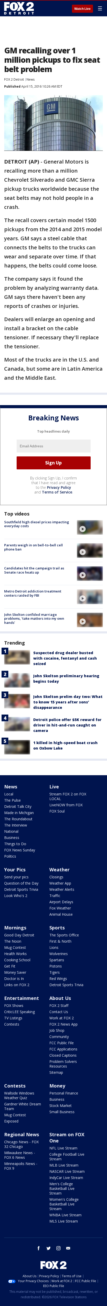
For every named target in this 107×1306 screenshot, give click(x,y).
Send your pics (16, 876)
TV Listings (13, 1017)
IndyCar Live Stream (66, 1177)
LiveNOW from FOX (66, 804)
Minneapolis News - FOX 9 (20, 1166)
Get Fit (9, 966)
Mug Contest (15, 947)
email (68, 1248)
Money (57, 1086)
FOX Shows (13, 1005)
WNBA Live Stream (65, 1214)
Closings (56, 876)
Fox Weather (60, 908)
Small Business (62, 1111)
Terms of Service (57, 492)
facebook (39, 1248)
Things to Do (15, 843)
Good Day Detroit (19, 935)
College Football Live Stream (66, 1156)
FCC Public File (61, 1042)
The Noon (12, 941)
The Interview (15, 825)
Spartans (56, 959)
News (30, 79)
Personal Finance (63, 1093)
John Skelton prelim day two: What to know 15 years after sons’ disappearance (68, 702)
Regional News (21, 1134)
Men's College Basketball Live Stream (62, 1188)
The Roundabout (18, 818)
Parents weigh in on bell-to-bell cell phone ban (33, 547)
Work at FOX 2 (61, 1017)
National (11, 831)
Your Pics (14, 869)
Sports (57, 927)
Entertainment (21, 998)
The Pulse (12, 800)
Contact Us (58, 1011)
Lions (53, 947)
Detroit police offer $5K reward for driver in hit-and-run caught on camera (67, 725)
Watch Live (82, 9)
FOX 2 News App (63, 1024)
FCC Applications (63, 1049)
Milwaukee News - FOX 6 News (19, 1155)
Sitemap (56, 1072)
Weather (59, 869)
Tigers (54, 972)
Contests (11, 1024)
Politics (10, 856)
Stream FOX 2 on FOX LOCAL (67, 796)
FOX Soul (57, 811)
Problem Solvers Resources (63, 1064)
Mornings (15, 927)
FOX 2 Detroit (14, 79)
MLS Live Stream (63, 1221)
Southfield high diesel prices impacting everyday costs (36, 524)
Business (11, 837)
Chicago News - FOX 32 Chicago (21, 1144)
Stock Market (60, 1105)
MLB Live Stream (63, 1165)
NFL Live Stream (63, 1148)
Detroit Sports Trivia (21, 889)
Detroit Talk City (17, 806)
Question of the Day (21, 883)
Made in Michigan (19, 812)
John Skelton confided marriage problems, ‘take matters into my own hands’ (34, 618)
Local (8, 794)
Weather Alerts (61, 889)
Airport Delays (61, 901)
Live (54, 786)
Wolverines (58, 953)
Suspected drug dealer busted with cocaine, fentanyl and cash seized (65, 658)
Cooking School (17, 959)
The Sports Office (64, 935)
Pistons (55, 966)
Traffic (54, 895)
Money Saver (15, 972)
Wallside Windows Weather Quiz (19, 1095)
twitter (48, 1248)
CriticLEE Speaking (19, 1011)
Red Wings (58, 978)
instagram (58, 1248)
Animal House (61, 914)
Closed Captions (63, 1055)
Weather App (60, 883)
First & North (60, 941)
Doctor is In (14, 978)
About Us (60, 998)
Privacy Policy (59, 487)
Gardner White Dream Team (22, 1106)
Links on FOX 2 (16, 984)
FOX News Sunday (19, 850)
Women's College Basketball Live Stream (64, 1204)
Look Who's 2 (15, 895)
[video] (90, 527)
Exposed (11, 1121)
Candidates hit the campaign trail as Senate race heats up (34, 570)
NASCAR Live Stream (67, 1171)
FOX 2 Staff (58, 1005)
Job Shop (56, 1030)
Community (59, 1036)
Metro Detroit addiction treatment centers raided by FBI (32, 593)
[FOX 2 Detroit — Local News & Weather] (19, 8)
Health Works (15, 953)
